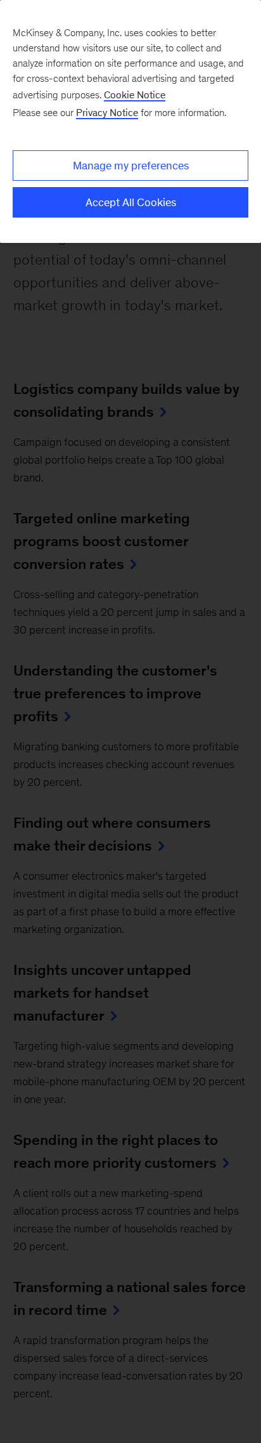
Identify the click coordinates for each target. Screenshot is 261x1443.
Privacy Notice (107, 112)
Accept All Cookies (131, 202)
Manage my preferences (131, 165)
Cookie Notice (134, 94)
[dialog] (130, 121)
